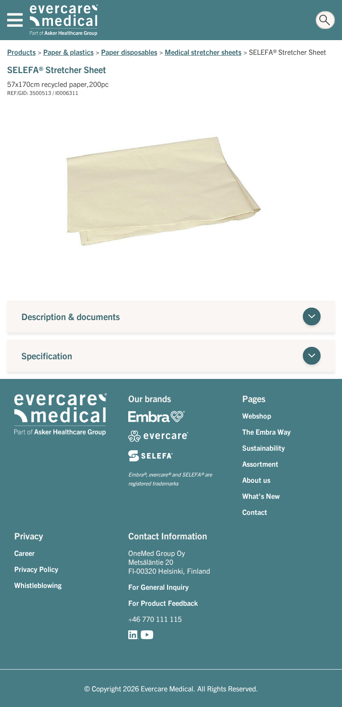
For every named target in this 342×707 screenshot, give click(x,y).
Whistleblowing (37, 584)
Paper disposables (129, 51)
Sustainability (263, 447)
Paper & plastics (68, 51)
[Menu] (15, 20)
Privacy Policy (36, 568)
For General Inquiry (158, 586)
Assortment (260, 463)
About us (256, 479)
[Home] (64, 20)
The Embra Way (266, 431)
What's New (261, 495)
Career (24, 552)
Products (21, 51)
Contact (254, 511)
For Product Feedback (163, 602)
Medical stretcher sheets (203, 51)
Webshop (256, 415)
